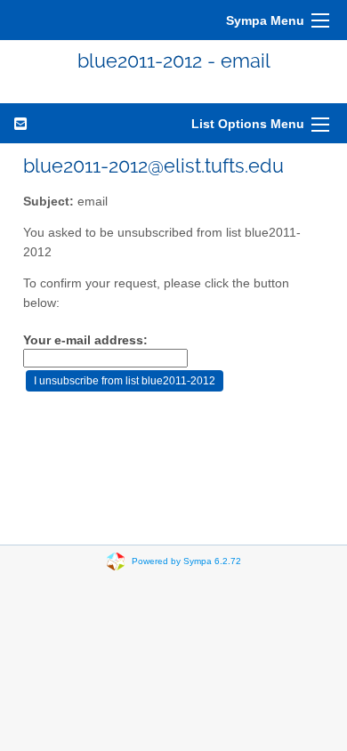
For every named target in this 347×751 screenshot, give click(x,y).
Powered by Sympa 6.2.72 (186, 561)
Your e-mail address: (85, 340)
